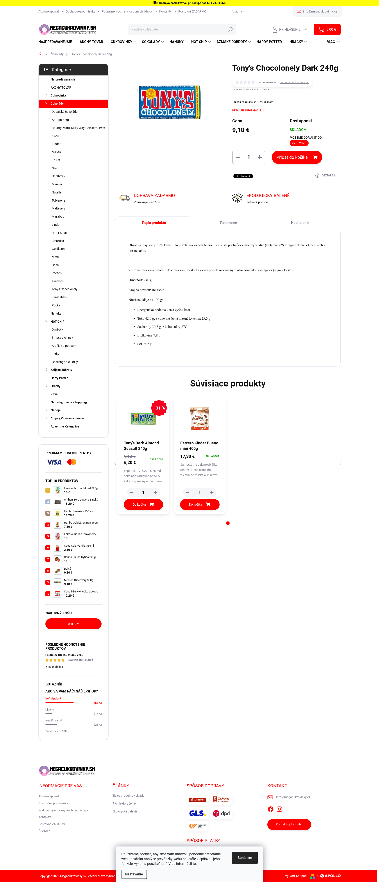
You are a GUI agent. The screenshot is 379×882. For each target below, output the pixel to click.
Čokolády (57, 103)
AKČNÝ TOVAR (61, 87)
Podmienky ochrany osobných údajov (127, 11)
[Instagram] (279, 808)
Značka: (250, 89)
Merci (55, 257)
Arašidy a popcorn (64, 345)
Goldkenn (58, 248)
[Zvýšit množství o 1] (155, 492)
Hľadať (230, 29)
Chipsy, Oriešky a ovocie (67, 418)
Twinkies (58, 281)
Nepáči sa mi (53, 720)
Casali (56, 265)
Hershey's (58, 176)
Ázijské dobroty (61, 370)
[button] (228, 523)
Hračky (55, 386)
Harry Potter (59, 378)
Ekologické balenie (125, 811)
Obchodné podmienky (80, 11)
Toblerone (58, 200)
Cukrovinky (58, 95)
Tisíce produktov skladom (130, 795)
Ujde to (49, 709)
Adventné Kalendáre (65, 426)
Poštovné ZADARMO (192, 11)
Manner (57, 184)
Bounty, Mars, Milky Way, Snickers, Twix (78, 128)
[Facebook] (270, 808)
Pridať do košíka (292, 157)
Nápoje (56, 410)
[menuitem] (56, 41)
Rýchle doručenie (124, 803)
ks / (73, 624)
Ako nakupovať (48, 11)
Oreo (55, 168)
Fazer (55, 136)
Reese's (57, 273)
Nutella (56, 192)
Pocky (56, 305)
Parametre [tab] (228, 223)
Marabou (58, 216)
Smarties (58, 241)
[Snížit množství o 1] (131, 492)
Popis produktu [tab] (154, 223)
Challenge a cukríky (65, 362)
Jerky (55, 354)
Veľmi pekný (53, 698)
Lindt (55, 224)
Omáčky (57, 329)
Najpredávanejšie (63, 79)
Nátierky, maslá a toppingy (69, 402)
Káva (54, 394)
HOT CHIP (57, 321)
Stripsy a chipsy (62, 337)
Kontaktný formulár (289, 824)
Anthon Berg (60, 120)
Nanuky (56, 313)
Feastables (59, 297)
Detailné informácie (246, 110)
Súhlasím (245, 858)
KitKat (56, 160)
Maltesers (58, 208)
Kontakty (165, 11)
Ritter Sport (59, 232)
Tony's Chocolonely (64, 289)
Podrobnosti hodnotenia (294, 82)
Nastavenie (134, 874)
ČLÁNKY (44, 831)
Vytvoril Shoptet (296, 876)
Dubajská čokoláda (65, 111)
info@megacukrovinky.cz (293, 797)
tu (194, 864)
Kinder (56, 144)
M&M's (56, 152)
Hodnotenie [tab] (300, 223)
